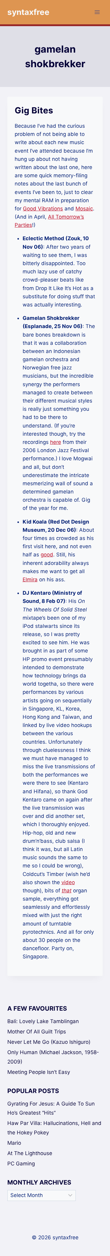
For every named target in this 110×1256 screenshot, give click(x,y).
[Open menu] (97, 12)
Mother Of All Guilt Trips (36, 1032)
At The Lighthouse (29, 1153)
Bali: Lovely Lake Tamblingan (43, 1021)
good (47, 555)
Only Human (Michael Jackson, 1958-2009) (53, 1057)
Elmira (30, 579)
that (67, 891)
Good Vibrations (43, 209)
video (68, 882)
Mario (14, 1143)
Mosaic (84, 209)
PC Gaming (21, 1164)
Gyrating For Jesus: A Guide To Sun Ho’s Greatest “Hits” (51, 1108)
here (55, 442)
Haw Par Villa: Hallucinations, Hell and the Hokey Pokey (54, 1128)
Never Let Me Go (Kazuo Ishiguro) (48, 1042)
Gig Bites (34, 110)
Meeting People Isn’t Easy (38, 1072)
